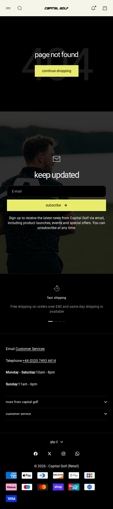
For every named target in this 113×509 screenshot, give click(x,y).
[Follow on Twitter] (49, 453)
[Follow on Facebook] (35, 453)
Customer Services (30, 349)
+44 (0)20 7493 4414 (39, 361)
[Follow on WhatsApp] (77, 453)
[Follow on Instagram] (63, 453)
